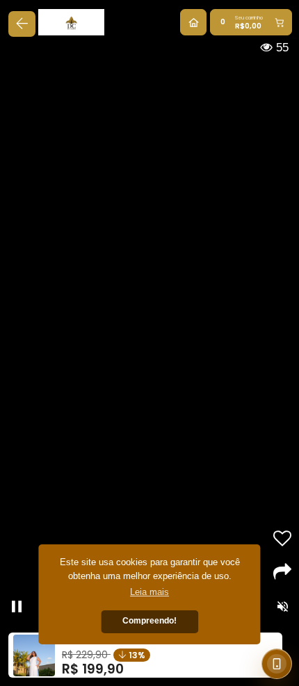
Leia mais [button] (149, 592)
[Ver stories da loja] (77, 22)
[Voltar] (21, 24)
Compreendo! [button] (149, 621)
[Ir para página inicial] (193, 22)
